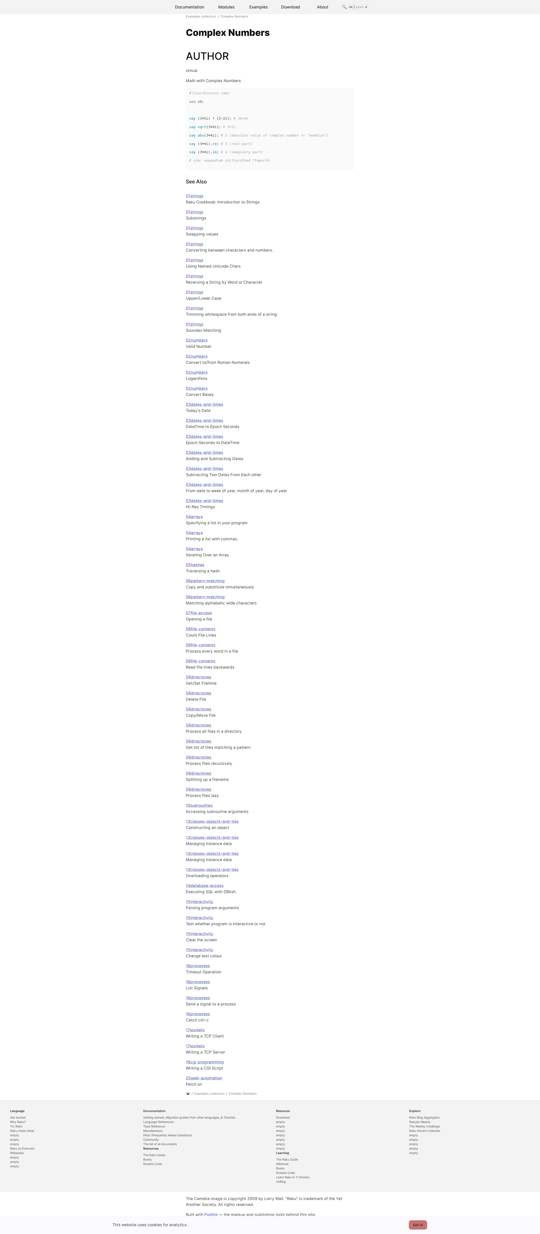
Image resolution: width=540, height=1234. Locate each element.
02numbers (197, 340)
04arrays (194, 516)
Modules (226, 6)
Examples (258, 6)
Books (147, 1159)
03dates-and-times (204, 404)
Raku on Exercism (22, 1148)
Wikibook (282, 1164)
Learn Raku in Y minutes (292, 1177)
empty (14, 1135)
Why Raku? (18, 1122)
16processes (198, 965)
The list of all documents (160, 1144)
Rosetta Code (152, 1164)
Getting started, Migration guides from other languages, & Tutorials (189, 1117)
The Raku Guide (154, 1155)
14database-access (205, 885)
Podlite (211, 1214)
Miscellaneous (152, 1130)
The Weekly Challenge (424, 1126)
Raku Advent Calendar (424, 1130)
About (322, 6)
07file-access (199, 613)
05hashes (195, 564)
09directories (198, 677)
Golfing (281, 1181)
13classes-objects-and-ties (212, 821)
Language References (158, 1122)
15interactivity (199, 901)
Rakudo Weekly (420, 1122)
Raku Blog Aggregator (424, 1117)
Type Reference (154, 1126)
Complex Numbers (234, 16)
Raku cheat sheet (22, 1130)
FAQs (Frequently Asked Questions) (167, 1135)
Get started (18, 1117)
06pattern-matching (205, 580)
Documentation (189, 6)
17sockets (195, 1030)
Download (290, 6)
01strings (194, 196)
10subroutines (199, 805)
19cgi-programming (205, 1062)
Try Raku (16, 1126)
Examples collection (201, 16)
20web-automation (204, 1078)
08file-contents (200, 629)
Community (151, 1139)
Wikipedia (17, 1153)
